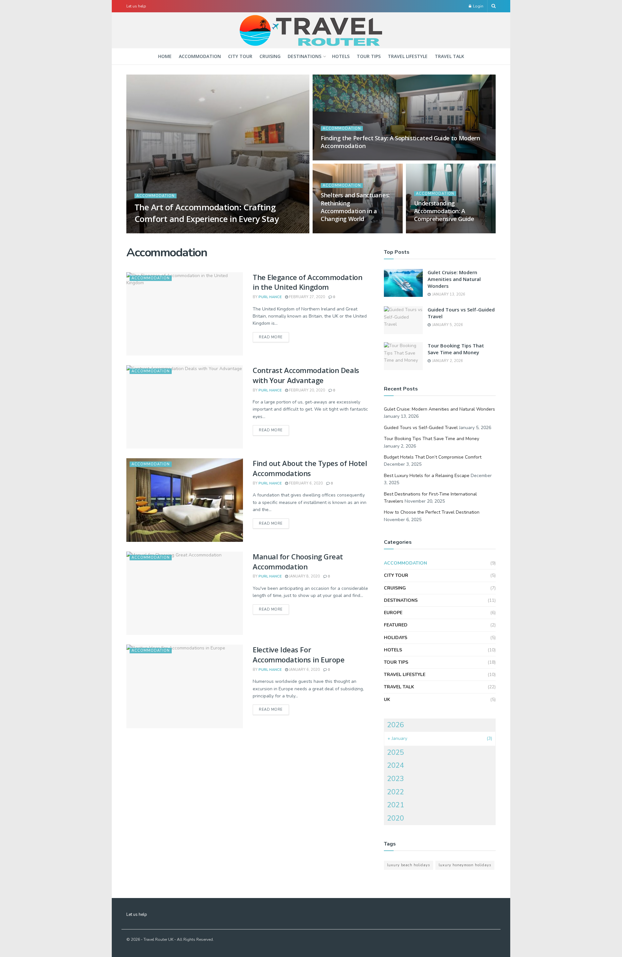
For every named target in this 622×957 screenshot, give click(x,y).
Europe (393, 613)
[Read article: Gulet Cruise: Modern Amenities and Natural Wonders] (403, 283)
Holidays (395, 638)
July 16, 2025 (182, 231)
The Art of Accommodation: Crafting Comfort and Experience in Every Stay (206, 212)
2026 (395, 725)
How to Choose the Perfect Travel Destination (431, 512)
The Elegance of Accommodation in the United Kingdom (307, 282)
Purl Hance (151, 231)
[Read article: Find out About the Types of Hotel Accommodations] (184, 500)
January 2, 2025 (433, 231)
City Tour (240, 56)
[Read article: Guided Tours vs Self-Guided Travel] (403, 320)
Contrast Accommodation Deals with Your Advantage (306, 375)
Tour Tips (369, 56)
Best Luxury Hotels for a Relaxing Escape (426, 476)
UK (387, 699)
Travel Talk (449, 56)
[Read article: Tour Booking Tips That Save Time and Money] (403, 356)
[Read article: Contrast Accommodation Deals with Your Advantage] (184, 407)
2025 (395, 752)
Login (477, 6)
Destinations (304, 56)
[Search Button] (493, 6)
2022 (395, 792)
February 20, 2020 (306, 390)
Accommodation (200, 56)
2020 (395, 818)
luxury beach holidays (408, 865)
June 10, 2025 (337, 231)
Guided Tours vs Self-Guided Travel (421, 428)
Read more (274, 337)
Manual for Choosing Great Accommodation (298, 561)
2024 (395, 765)
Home (165, 56)
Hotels (341, 56)
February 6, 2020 (305, 483)
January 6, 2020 (304, 669)
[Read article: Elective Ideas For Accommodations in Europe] (184, 686)
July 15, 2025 (336, 158)
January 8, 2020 (304, 576)
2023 (395, 779)
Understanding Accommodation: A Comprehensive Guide (444, 211)
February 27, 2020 (306, 297)
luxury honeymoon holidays (465, 865)
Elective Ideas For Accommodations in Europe (298, 654)
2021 (395, 805)
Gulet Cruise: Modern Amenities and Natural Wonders (454, 279)
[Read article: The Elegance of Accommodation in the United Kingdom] (184, 314)
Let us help (136, 6)
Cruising (270, 56)
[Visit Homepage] (311, 30)
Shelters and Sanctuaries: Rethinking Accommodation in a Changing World (355, 207)
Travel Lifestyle (408, 56)
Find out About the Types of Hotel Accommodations (310, 468)
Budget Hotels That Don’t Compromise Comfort (432, 457)
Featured (396, 625)
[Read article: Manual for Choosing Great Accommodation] (184, 593)
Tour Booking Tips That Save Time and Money (456, 349)
